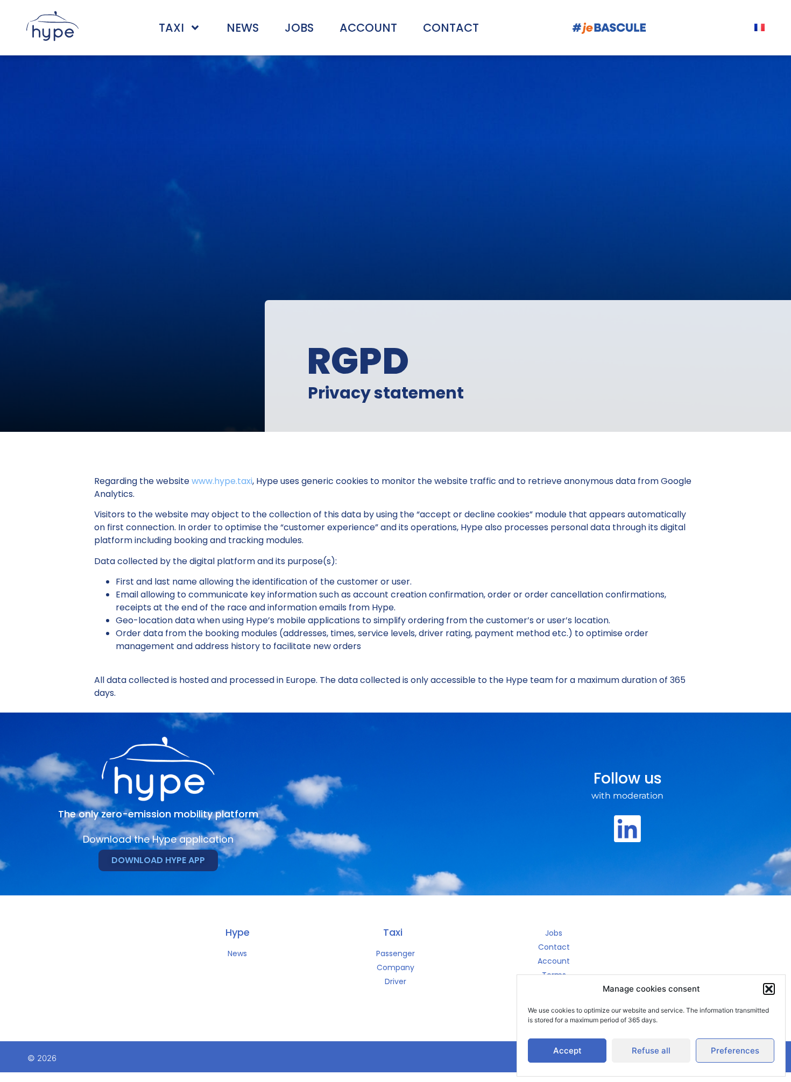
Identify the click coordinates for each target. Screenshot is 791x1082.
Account (368, 27)
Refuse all (651, 1050)
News (243, 27)
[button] (769, 989)
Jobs (299, 27)
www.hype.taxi (222, 481)
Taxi (171, 27)
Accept (567, 1050)
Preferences (735, 1050)
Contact (451, 27)
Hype (237, 932)
